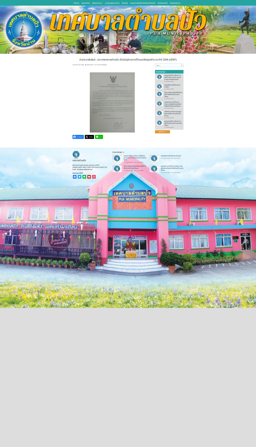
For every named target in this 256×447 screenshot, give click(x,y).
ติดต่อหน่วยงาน (175, 3)
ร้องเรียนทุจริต (163, 3)
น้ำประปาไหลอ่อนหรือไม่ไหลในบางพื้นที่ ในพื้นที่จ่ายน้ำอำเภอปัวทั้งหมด (173, 94)
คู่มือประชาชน (97, 3)
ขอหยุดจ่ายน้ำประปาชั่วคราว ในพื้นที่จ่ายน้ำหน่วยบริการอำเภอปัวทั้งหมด (173, 123)
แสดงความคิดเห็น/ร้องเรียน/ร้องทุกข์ (142, 3)
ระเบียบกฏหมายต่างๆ (112, 3)
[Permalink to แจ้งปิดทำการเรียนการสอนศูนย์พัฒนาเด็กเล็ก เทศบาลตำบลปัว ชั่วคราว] (159, 113)
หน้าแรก (76, 3)
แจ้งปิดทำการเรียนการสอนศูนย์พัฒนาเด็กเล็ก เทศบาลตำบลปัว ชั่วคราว (172, 113)
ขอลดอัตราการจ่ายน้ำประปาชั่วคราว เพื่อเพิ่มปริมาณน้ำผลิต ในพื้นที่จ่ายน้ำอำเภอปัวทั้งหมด (172, 104)
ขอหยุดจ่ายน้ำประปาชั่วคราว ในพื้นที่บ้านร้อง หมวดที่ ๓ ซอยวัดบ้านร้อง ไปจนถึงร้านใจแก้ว (172, 77)
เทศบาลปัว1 (90, 65)
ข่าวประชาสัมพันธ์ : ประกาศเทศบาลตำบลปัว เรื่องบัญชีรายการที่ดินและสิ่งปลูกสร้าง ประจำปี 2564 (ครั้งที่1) (128, 59)
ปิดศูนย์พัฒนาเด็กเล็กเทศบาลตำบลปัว (172, 85)
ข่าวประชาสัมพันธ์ (101, 65)
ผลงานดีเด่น (86, 3)
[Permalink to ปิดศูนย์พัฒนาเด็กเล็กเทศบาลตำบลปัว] (159, 86)
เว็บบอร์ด (125, 3)
